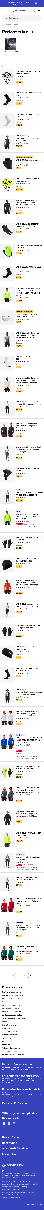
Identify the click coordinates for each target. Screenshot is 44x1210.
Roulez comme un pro (11, 1008)
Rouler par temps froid (11, 1005)
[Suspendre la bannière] (36, 3)
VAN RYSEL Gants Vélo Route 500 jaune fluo (29, 246)
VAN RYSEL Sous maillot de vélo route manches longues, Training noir (28, 425)
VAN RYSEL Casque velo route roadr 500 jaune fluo (28, 180)
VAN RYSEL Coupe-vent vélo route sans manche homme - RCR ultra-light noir (27, 138)
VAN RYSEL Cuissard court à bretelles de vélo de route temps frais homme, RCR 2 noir (29, 692)
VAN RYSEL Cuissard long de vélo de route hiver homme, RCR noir (29, 403)
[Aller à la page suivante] (30, 975)
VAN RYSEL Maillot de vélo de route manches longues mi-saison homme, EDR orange (27, 582)
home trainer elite (9, 1025)
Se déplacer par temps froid (13, 1018)
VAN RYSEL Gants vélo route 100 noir (29, 161)
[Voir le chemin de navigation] (3, 25)
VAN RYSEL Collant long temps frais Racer (28, 858)
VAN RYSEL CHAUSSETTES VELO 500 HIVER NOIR (28, 669)
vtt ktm (5, 1041)
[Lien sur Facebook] (4, 1124)
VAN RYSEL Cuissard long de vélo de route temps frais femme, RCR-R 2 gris (29, 927)
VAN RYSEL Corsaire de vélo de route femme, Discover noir (28, 605)
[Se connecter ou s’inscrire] (33, 10)
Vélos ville (6, 1045)
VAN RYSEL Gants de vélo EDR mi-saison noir (29, 538)
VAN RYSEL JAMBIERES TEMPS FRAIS (28, 470)
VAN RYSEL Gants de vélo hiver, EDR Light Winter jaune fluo (28, 767)
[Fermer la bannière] (40, 3)
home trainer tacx (9, 1035)
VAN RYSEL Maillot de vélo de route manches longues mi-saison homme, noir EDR (27, 202)
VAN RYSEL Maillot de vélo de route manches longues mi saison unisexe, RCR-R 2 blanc (28, 713)
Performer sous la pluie (11, 992)
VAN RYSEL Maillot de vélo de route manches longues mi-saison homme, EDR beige (27, 380)
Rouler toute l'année (10, 999)
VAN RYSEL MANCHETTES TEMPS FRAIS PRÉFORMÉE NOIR (29, 225)
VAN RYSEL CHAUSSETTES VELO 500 (28, 268)
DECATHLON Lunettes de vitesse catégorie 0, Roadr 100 (29, 315)
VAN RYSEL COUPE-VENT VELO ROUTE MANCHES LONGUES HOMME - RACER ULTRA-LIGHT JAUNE (28, 291)
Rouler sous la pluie (10, 1002)
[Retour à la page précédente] (13, 975)
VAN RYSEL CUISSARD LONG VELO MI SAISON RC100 (27, 878)
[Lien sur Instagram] (14, 1124)
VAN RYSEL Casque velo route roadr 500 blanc (28, 72)
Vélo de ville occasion (11, 1048)
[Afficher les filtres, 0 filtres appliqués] (5, 60)
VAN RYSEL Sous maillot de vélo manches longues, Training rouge (28, 901)
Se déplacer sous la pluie (12, 1015)
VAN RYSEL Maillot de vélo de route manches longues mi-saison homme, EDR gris (27, 335)
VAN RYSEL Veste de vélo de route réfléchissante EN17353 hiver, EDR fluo (28, 516)
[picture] (7, 77)
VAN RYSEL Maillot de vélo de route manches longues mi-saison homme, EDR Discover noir (28, 814)
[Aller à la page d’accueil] (19, 11)
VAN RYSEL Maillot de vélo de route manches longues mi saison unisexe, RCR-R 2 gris (27, 790)
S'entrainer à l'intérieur (11, 1012)
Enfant (5, 1022)
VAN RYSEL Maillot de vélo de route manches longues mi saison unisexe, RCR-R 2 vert (27, 949)
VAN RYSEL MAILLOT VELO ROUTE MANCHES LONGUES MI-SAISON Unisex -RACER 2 (29, 740)
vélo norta (6, 1028)
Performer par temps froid (12, 995)
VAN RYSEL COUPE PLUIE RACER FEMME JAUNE (29, 834)
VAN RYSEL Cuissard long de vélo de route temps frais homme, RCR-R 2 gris (29, 449)
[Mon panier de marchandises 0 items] (39, 10)
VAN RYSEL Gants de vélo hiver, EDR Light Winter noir (28, 626)
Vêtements (6, 1038)
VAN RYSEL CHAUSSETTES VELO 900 (28, 94)
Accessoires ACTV (9, 1031)
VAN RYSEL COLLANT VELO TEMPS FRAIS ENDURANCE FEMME (29, 494)
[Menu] (5, 10)
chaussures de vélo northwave (14, 1055)
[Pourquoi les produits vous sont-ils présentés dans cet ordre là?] (3, 67)
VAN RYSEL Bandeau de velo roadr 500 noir (27, 648)
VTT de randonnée (9, 1051)
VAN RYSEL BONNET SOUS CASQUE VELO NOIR (26, 560)
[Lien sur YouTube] (9, 1124)
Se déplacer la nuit (10, 51)
